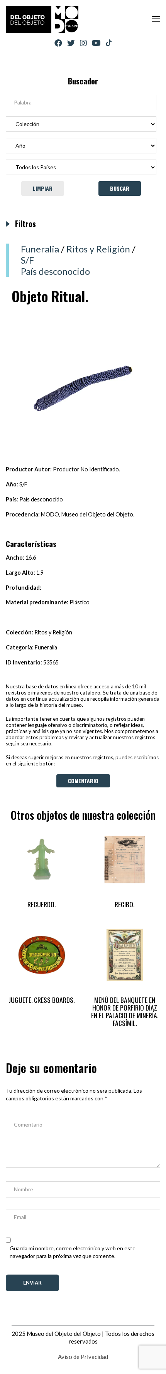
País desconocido (55, 271)
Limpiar (43, 188)
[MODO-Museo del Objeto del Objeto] (42, 19)
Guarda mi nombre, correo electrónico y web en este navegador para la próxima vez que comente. (73, 1252)
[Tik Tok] (109, 43)
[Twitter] (71, 43)
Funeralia (40, 248)
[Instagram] (83, 43)
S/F (27, 260)
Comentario (83, 781)
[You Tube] (96, 43)
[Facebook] (58, 43)
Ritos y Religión (98, 248)
